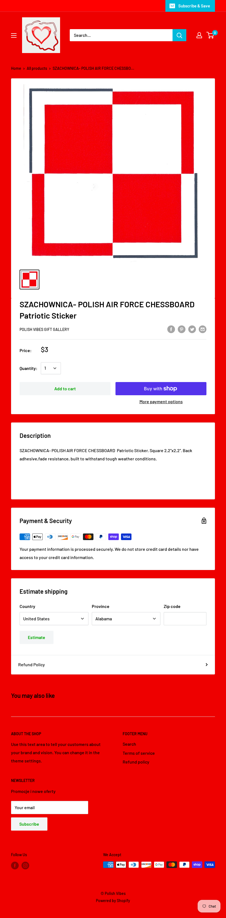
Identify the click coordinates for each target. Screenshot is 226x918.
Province (100, 606)
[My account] (199, 35)
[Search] (179, 35)
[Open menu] (14, 35)
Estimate (36, 637)
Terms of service (139, 753)
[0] (210, 35)
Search (129, 743)
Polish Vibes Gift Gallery (44, 329)
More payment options (161, 401)
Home (16, 68)
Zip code (172, 606)
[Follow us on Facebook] (15, 865)
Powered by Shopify (113, 900)
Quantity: (28, 368)
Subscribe (29, 823)
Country (27, 606)
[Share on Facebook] (171, 329)
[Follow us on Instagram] (25, 865)
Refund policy (136, 761)
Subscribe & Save (194, 5)
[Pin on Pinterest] (181, 329)
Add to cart (65, 388)
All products (37, 68)
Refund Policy (31, 664)
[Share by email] (202, 329)
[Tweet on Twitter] (192, 329)
